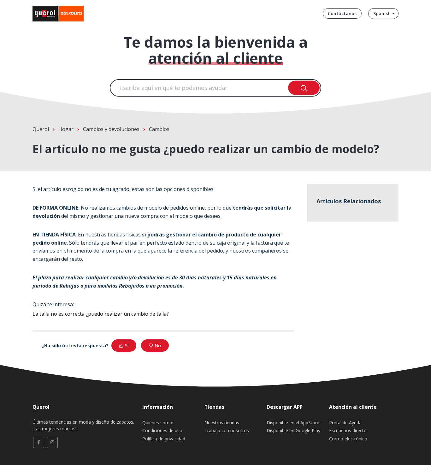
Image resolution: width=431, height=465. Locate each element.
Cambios (159, 129)
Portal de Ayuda (345, 423)
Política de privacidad (163, 439)
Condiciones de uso (162, 430)
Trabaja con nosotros (226, 430)
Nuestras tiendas (221, 423)
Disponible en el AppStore (293, 423)
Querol (40, 129)
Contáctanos (342, 13)
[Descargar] (204, 152)
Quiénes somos (158, 423)
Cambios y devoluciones (111, 129)
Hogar (66, 129)
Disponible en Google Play (293, 430)
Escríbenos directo (348, 430)
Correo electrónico (348, 439)
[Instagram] (52, 442)
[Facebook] (38, 442)
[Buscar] (304, 88)
